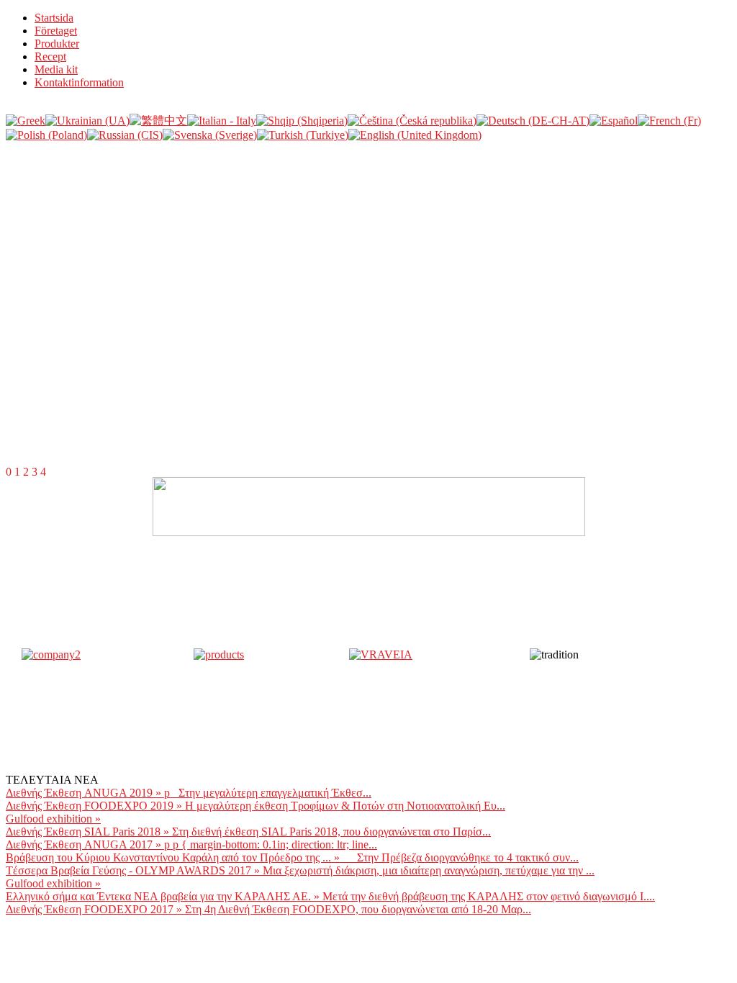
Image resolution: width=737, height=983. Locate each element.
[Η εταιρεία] (51, 654)
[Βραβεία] (380, 654)
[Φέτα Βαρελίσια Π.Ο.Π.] (219, 654)
